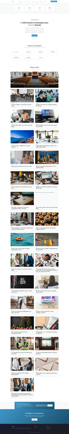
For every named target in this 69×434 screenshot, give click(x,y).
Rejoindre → (34, 419)
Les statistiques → (53, 1)
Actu (23, 1)
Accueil (20, 1)
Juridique (33, 1)
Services (44, 1)
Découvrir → (34, 35)
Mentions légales (49, 427)
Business (26, 1)
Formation (29, 1)
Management (36, 1)
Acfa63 (13, 426)
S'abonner (49, 405)
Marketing (40, 1)
